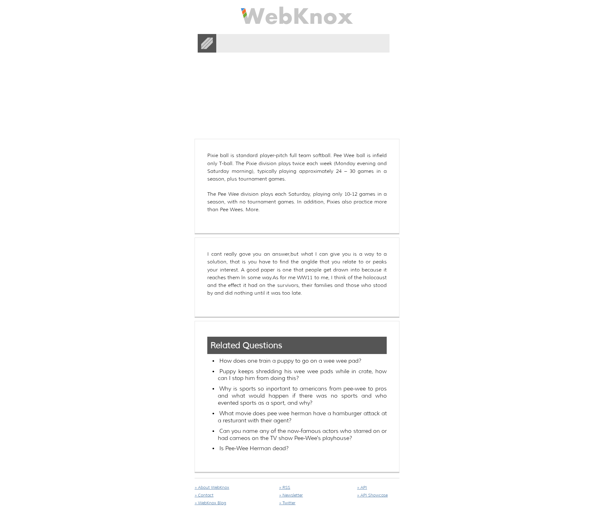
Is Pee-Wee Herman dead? (254, 448)
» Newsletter (291, 495)
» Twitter (287, 503)
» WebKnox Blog (210, 503)
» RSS (284, 487)
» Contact (204, 495)
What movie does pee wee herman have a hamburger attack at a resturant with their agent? (302, 417)
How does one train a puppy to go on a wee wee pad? (290, 360)
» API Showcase (372, 495)
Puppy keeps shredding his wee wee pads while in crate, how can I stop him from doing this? (302, 375)
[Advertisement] (307, 77)
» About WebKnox (212, 487)
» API (362, 487)
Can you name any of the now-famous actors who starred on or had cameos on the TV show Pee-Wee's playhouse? (302, 435)
